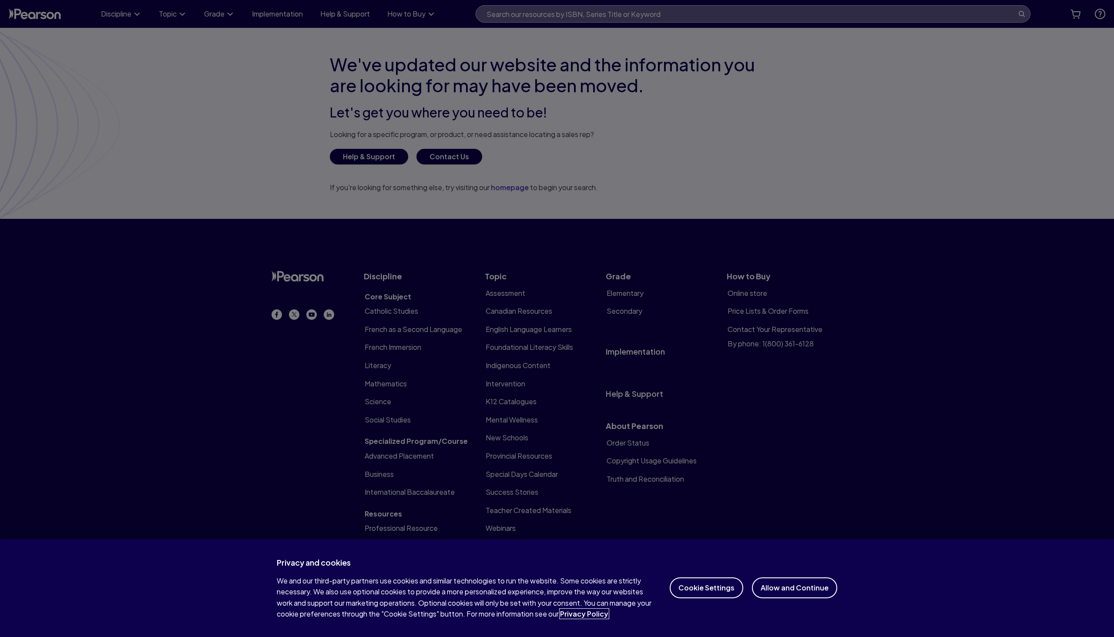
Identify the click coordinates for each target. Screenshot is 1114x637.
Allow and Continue (795, 587)
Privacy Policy (584, 613)
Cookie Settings (706, 587)
